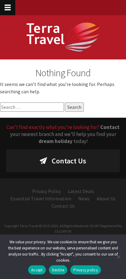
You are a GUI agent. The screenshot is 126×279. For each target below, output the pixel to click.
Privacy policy (85, 270)
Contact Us (69, 161)
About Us (106, 198)
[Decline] (118, 257)
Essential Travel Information (40, 198)
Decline (58, 270)
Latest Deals (81, 191)
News (84, 198)
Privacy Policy (46, 191)
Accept (37, 270)
